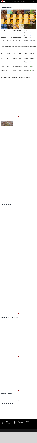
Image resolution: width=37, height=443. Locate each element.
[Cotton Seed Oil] (21, 143)
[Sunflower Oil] (26, 349)
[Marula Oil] (12, 162)
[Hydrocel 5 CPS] (4, 46)
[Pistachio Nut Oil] (26, 70)
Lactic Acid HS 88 (32, 53)
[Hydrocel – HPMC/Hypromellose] (10, 40)
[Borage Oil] (12, 24)
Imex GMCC (14, 53)
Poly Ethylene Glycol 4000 (33, 77)
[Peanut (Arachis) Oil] (31, 66)
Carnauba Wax (20, 30)
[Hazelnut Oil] (9, 148)
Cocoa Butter (14, 34)
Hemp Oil (31, 37)
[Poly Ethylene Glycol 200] (30, 167)
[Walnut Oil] (18, 111)
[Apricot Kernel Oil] (18, 121)
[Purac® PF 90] (24, 87)
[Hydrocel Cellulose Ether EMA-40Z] (24, 46)
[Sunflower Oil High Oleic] (33, 349)
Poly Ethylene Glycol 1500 (4, 77)
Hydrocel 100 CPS (15, 42)
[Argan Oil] (24, 121)
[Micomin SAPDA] (4, 61)
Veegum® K (2, 200)
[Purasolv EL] (18, 92)
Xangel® (25, 200)
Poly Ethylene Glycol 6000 (10, 83)
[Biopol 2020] (18, 14)
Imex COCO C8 (8, 53)
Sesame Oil (14, 295)
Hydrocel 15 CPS (20, 42)
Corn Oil (25, 34)
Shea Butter (20, 295)
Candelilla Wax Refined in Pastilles (17, 30)
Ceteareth (2, 34)
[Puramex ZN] (30, 87)
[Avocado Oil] (30, 121)
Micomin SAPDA (2, 63)
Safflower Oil (2, 295)
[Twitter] (27, 421)
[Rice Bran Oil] (30, 92)
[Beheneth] (7, 14)
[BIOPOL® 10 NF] (30, 19)
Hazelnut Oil (25, 37)
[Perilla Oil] (20, 70)
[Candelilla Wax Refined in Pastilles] (18, 24)
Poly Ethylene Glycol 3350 (22, 77)
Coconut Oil (20, 34)
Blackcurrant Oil (3, 30)
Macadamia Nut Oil (15, 58)
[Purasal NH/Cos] (7, 92)
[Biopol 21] (24, 14)
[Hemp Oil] (14, 148)
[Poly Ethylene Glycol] (32, 70)
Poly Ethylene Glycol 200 (10, 77)
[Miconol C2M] (30, 61)
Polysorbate (25, 83)
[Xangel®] (30, 111)
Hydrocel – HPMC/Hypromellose (10, 42)
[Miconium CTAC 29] (15, 61)
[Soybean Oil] (21, 349)
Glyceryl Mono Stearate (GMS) (10, 37)
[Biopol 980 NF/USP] (12, 19)
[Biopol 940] (30, 126)
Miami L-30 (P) (32, 58)
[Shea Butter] (24, 97)
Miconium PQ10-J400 (21, 63)
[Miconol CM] (32, 61)
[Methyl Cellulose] (18, 162)
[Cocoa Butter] (3, 143)
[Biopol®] (24, 19)
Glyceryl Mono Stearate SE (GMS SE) (17, 37)
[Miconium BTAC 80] (9, 61)
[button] (35, 1)
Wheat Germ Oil (20, 200)
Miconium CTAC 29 (15, 63)
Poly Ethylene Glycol (3, 407)
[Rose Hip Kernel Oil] (33, 290)
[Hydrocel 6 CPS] (16, 46)
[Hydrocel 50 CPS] (10, 46)
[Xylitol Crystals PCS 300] (18, 383)
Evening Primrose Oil (3, 37)
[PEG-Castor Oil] (8, 70)
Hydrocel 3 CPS (26, 42)
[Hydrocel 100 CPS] (16, 40)
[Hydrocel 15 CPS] (22, 40)
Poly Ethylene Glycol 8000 (22, 83)
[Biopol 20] (12, 14)
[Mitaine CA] (8, 66)
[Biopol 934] (30, 14)
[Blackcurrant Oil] (7, 24)
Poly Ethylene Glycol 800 (15, 83)
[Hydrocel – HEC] (2, 40)
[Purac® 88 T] (9, 87)
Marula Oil (20, 58)
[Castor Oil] (30, 24)
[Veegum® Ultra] (7, 111)
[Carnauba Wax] (24, 24)
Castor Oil (25, 30)
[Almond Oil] (7, 121)
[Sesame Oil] (18, 97)
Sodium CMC (2, 397)
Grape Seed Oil (20, 37)
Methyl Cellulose (26, 58)
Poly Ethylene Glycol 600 (4, 83)
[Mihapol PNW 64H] (3, 66)
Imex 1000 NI (31, 47)
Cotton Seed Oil (32, 34)
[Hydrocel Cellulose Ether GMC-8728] (27, 46)
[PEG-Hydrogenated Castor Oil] (14, 70)
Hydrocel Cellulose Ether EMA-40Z (23, 47)
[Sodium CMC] (30, 97)
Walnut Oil (14, 200)
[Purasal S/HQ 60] (12, 92)
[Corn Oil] (14, 143)
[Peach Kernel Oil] (26, 66)
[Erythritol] (30, 143)
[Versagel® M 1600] (12, 111)
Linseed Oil (8, 58)
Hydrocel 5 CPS (2, 47)
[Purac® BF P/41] (17, 87)
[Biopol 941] (7, 19)
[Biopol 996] (18, 19)
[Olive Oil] (20, 66)
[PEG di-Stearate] (4, 70)
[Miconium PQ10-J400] (21, 61)
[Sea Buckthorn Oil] (12, 97)
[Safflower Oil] (7, 97)
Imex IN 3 (20, 53)
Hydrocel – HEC (2, 42)
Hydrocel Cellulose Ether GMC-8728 (28, 47)
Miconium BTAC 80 (9, 63)
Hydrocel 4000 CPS (32, 42)
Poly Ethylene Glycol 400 (27, 77)
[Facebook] (26, 421)
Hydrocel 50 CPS (9, 47)
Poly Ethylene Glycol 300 (15, 77)
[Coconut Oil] (8, 143)
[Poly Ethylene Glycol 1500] (24, 167)
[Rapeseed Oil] (24, 92)
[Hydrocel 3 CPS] (27, 40)
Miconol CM (31, 63)
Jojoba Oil (25, 53)
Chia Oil (8, 34)
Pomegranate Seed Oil (32, 83)
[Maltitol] (7, 162)
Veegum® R (8, 200)
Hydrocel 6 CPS (14, 47)
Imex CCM (2, 53)
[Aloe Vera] (12, 121)
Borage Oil (8, 30)
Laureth (2, 58)
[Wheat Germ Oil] (24, 111)
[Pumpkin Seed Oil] (3, 87)
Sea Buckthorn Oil (9, 295)
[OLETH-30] (17, 66)
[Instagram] (28, 421)
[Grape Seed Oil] (3, 148)
